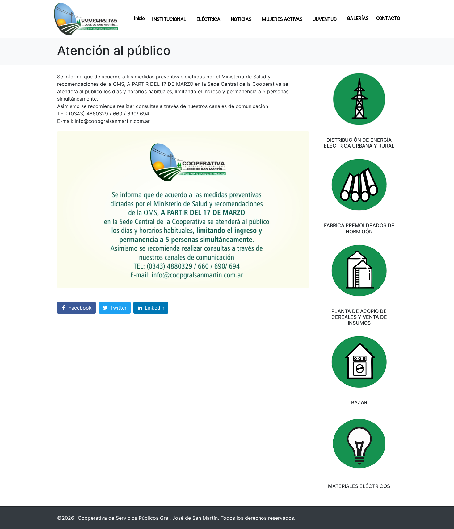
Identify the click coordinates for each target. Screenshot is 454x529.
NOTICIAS (241, 19)
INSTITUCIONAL (169, 19)
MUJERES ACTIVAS (282, 19)
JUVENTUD (324, 19)
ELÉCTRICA (208, 19)
